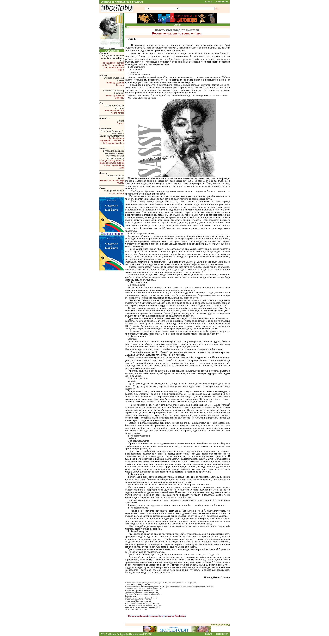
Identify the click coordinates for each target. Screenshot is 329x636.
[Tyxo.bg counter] (112, 233)
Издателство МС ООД (140, 634)
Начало (208, 2)
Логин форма (222, 2)
